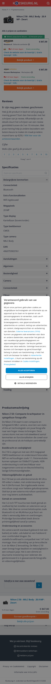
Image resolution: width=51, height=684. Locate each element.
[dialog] (25, 342)
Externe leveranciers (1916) (28, 331)
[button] (25, 383)
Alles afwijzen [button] (26, 377)
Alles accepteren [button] (26, 370)
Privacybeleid (10, 364)
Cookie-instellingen (31, 361)
